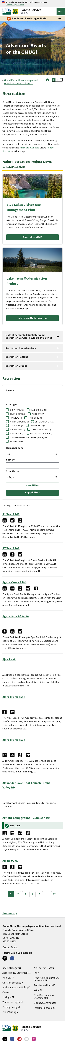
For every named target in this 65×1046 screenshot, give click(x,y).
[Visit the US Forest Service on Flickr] (26, 1039)
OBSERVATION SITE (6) (44, 421)
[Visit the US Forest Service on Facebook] (12, 1039)
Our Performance (11, 982)
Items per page (14, 448)
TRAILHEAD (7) (16, 417)
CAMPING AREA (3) (37, 425)
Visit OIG (6, 977)
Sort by (10, 459)
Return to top (9, 913)
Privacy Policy (9, 1007)
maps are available (29, 147)
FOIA (36, 972)
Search (10, 390)
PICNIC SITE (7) (38, 414)
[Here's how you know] (32, 3)
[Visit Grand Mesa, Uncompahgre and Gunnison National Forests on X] (4, 958)
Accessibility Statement (15, 972)
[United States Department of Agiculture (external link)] (7, 12)
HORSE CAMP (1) (17, 433)
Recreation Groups (16, 365)
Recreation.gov (10, 968)
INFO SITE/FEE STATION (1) (41, 433)
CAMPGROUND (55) (38, 410)
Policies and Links (43, 985)
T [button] (53, 79)
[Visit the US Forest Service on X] (4, 1039)
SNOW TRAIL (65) (17, 410)
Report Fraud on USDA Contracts (46, 979)
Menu (60, 11)
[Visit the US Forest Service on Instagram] (33, 1039)
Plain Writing (9, 1012)
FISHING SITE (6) (35, 417)
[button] (47, 79)
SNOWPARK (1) (16, 441)
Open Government (44, 1003)
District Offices (10, 947)
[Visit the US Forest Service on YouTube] (19, 1039)
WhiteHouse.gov (11, 1002)
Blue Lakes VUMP (32, 237)
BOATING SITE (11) (18, 414)
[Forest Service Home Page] (15, 12)
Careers (6, 992)
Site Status (12, 471)
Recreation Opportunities (20, 348)
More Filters (33, 485)
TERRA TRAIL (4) (16, 425)
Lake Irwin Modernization (32, 318)
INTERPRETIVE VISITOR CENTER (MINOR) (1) (28, 437)
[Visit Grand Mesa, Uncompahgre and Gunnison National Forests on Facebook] (12, 958)
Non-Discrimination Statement (44, 997)
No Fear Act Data (43, 968)
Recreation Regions (16, 357)
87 (54, 894)
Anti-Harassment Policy (15, 987)
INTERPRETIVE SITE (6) (19, 421)
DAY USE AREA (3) (17, 429)
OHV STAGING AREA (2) (41, 429)
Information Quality (44, 1007)
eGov (36, 990)
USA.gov (6, 997)
